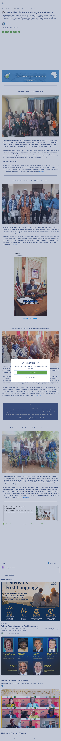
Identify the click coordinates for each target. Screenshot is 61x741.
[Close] (49, 360)
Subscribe (33, 372)
